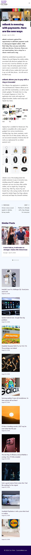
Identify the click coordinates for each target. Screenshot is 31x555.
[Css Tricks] (4, 3)
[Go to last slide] (4, 243)
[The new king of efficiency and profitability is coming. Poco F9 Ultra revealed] (15, 443)
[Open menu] (29, 3)
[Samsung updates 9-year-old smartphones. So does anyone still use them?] (15, 387)
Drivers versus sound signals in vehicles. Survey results (8, 208)
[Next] (26, 243)
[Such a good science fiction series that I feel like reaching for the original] (15, 472)
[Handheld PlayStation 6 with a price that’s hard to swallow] (15, 500)
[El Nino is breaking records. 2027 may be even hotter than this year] (15, 415)
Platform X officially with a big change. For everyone (23, 208)
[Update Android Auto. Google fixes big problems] (15, 306)
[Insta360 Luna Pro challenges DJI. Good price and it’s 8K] (15, 278)
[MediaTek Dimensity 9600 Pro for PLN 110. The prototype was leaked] (15, 335)
